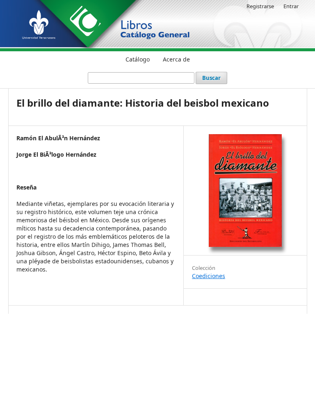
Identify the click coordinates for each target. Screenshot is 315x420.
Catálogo (138, 59)
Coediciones (208, 276)
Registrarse (260, 6)
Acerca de (176, 59)
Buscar (211, 78)
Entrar (291, 6)
